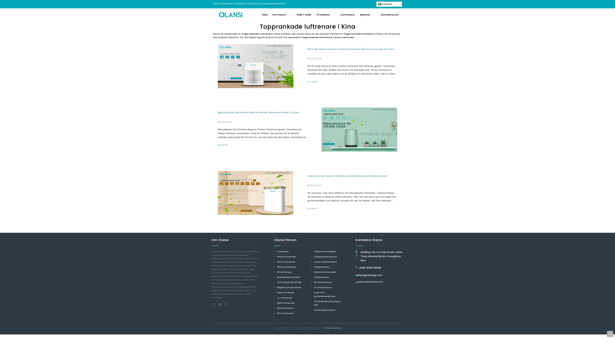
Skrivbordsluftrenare (288, 277)
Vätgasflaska (321, 266)
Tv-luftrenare (284, 297)
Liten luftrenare (285, 292)
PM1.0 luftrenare (286, 261)
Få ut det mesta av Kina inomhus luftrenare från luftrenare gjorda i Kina (351, 49)
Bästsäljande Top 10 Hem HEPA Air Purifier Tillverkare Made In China (258, 112)
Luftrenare (283, 251)
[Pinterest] (225, 304)
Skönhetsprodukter (324, 310)
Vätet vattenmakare (325, 261)
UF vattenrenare (323, 287)
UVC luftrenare (285, 313)
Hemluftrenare (285, 308)
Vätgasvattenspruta (325, 256)
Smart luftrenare (286, 256)
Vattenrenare (321, 277)
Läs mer (311, 81)
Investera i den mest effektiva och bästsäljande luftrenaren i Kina (347, 175)
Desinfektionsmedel (325, 272)
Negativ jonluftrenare (289, 287)
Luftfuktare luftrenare (289, 282)
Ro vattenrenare (323, 282)
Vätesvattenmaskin (325, 251)
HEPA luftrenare (285, 303)
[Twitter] (220, 304)
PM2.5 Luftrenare (286, 266)
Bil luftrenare (284, 272)
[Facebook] (214, 304)
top (610, 334)
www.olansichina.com (370, 282)
